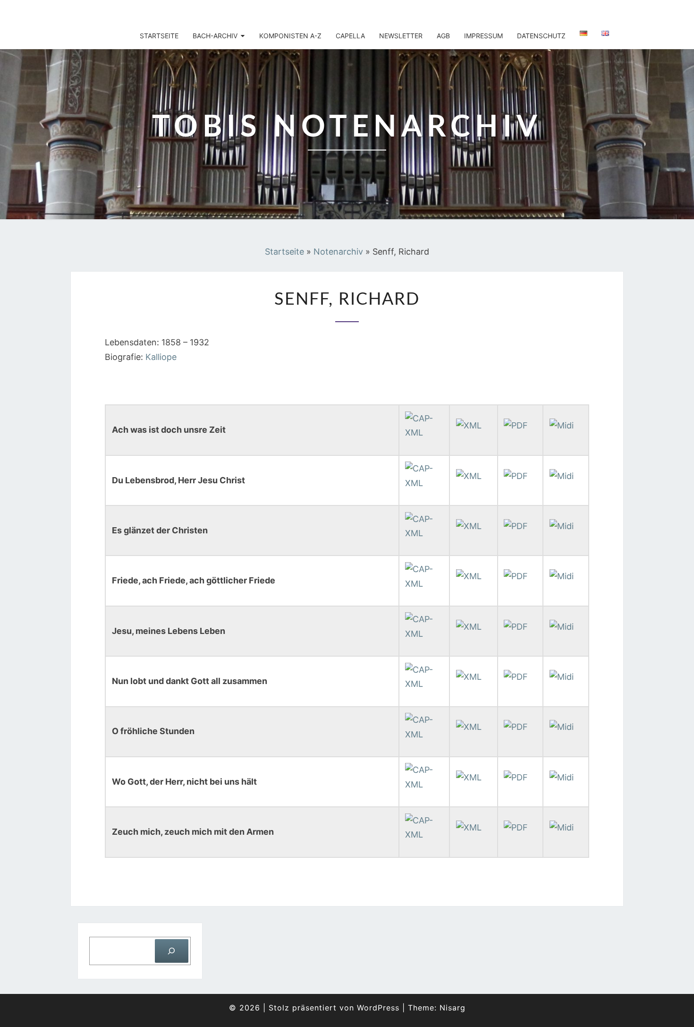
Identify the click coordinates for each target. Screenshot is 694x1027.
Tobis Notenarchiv (135, 11)
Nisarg (452, 1007)
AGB (443, 36)
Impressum (483, 36)
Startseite (159, 36)
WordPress (378, 1007)
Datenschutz (541, 36)
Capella (350, 36)
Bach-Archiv (215, 36)
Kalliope (161, 357)
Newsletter (401, 36)
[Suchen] (171, 950)
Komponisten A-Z (290, 36)
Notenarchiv (338, 252)
